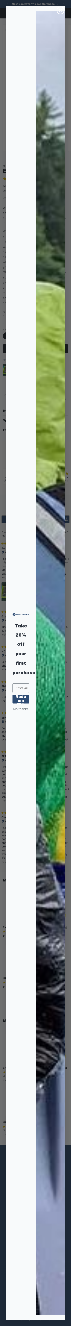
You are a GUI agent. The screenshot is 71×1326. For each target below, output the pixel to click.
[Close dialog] (60, 10)
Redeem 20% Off (21, 699)
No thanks (21, 709)
